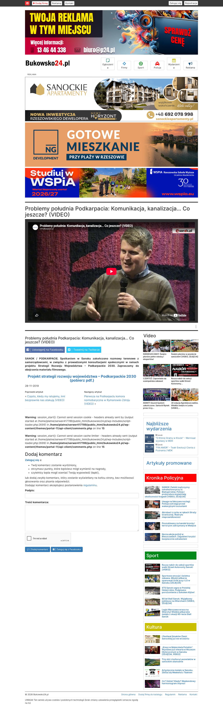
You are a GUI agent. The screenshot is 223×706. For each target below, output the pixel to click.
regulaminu (90, 485)
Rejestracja (191, 3)
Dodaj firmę (41, 3)
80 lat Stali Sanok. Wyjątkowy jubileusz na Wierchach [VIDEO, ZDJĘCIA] (178, 601)
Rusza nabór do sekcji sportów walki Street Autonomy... (181, 381)
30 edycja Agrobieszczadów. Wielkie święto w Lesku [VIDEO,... (184, 405)
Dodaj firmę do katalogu (150, 694)
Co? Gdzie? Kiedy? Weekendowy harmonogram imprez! (179, 682)
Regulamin (170, 694)
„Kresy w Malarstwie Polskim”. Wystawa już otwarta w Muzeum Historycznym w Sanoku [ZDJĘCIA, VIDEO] (178, 650)
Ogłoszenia (107, 66)
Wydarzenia (174, 66)
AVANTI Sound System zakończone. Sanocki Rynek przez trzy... (156, 405)
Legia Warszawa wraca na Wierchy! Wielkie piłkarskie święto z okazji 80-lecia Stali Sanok (176, 613)
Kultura (154, 627)
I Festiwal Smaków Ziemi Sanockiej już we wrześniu (175, 637)
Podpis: (30, 490)
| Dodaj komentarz (38, 549)
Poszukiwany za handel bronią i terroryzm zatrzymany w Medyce (179, 524)
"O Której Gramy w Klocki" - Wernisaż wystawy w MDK (176, 438)
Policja (157, 67)
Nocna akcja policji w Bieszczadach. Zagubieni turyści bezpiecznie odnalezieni (179, 536)
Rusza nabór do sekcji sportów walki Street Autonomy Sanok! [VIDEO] (178, 567)
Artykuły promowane (169, 463)
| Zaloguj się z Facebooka (68, 549)
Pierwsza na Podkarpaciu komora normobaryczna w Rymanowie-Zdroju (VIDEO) (107, 400)
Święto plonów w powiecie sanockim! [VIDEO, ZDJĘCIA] (184, 355)
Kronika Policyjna (164, 478)
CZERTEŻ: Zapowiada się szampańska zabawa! (154, 379)
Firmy (124, 67)
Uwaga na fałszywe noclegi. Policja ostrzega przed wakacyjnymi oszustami (176, 503)
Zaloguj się (175, 3)
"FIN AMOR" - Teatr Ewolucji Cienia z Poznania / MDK (175, 448)
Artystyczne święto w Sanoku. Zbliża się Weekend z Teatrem (177, 671)
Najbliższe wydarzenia (159, 426)
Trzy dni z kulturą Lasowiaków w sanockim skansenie (179, 660)
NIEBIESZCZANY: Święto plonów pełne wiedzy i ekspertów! (154, 356)
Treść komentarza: (37, 502)
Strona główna (128, 694)
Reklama (56, 3)
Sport (141, 67)
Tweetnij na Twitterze (86, 349)
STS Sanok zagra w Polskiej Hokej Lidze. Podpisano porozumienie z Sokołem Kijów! (178, 590)
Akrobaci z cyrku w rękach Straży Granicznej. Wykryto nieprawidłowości (179, 514)
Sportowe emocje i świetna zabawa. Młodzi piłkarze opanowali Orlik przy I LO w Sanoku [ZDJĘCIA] (176, 579)
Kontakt (69, 3)
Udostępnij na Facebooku (47, 349)
